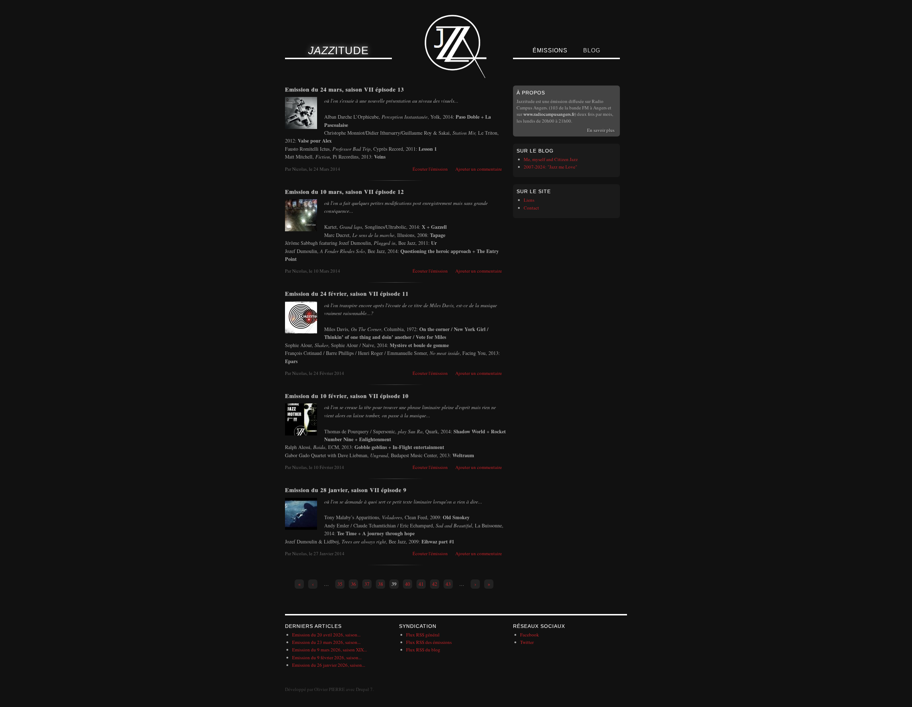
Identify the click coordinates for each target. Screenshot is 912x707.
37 (366, 583)
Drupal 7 (364, 689)
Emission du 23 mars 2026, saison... (326, 642)
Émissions (550, 50)
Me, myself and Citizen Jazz (551, 159)
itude (338, 50)
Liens (529, 200)
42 (434, 583)
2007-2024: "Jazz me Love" (550, 167)
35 (339, 583)
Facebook (529, 634)
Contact (531, 208)
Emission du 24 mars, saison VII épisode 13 (344, 89)
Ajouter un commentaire (478, 169)
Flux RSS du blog (423, 649)
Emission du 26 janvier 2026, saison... (328, 665)
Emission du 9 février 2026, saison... (327, 657)
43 (448, 583)
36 (353, 583)
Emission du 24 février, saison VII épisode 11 (347, 293)
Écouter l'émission (430, 169)
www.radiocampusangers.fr (549, 114)
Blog (591, 50)
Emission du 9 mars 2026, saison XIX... (329, 649)
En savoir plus (601, 130)
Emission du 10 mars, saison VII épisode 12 (344, 191)
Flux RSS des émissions (429, 642)
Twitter (527, 642)
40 (407, 583)
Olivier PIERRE (329, 689)
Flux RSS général (423, 634)
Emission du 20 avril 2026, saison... (326, 634)
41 (421, 583)
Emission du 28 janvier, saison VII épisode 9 (345, 490)
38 (380, 583)
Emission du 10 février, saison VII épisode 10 (347, 396)
